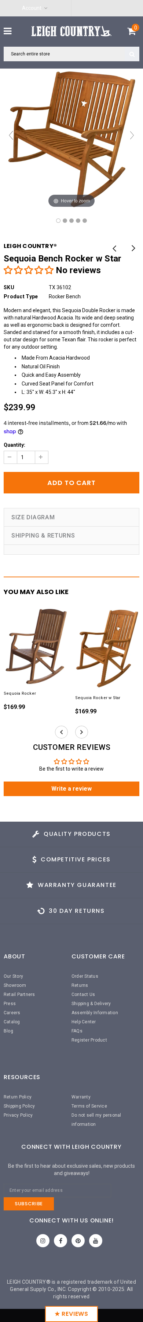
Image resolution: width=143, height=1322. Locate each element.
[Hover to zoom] (71, 138)
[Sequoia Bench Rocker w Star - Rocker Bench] (58, 220)
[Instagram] (43, 1240)
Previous (114, 249)
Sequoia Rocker (20, 693)
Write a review (71, 788)
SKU (9, 287)
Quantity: (14, 445)
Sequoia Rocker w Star (98, 697)
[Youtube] (95, 1240)
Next (132, 249)
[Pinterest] (78, 1240)
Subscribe (29, 1203)
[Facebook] (60, 1240)
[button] (29, 270)
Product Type (21, 296)
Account (31, 8)
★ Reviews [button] (71, 1314)
